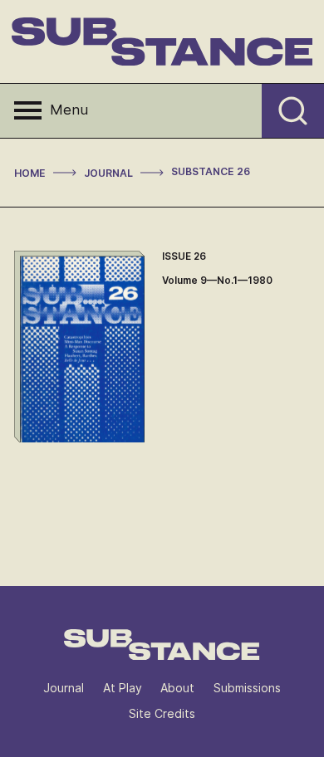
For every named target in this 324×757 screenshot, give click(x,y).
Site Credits (162, 713)
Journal (63, 688)
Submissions (247, 688)
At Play (122, 688)
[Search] (293, 110)
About (177, 688)
